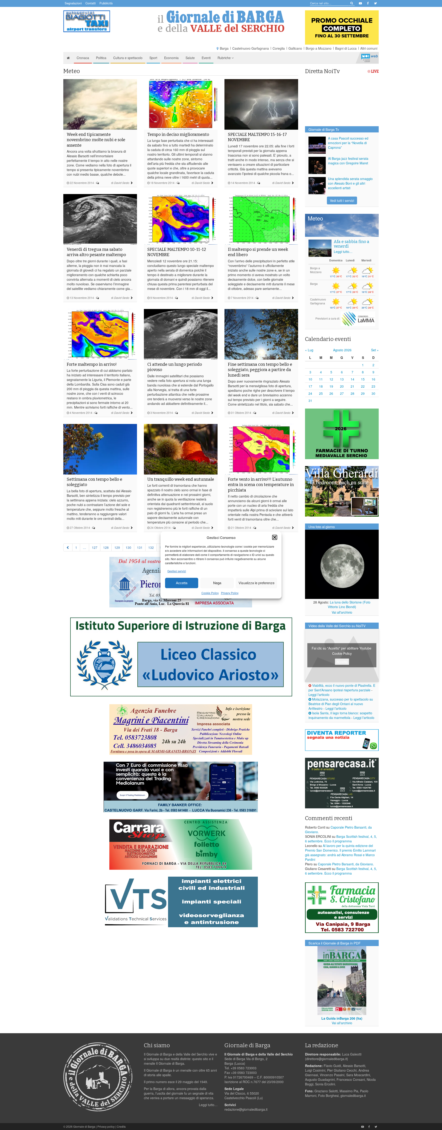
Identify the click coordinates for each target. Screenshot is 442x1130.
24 (310, 393)
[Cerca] (351, 3)
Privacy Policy (229, 593)
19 (331, 386)
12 (331, 379)
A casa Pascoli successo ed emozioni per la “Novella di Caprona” (348, 143)
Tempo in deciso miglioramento (178, 134)
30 (373, 393)
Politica (101, 57)
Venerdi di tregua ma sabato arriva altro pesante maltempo (96, 252)
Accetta (181, 583)
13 (342, 379)
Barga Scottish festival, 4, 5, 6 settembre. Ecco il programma (341, 838)
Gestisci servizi (176, 571)
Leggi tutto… (343, 251)
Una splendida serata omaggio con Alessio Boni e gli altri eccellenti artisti (350, 183)
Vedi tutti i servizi (342, 200)
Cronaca (83, 57)
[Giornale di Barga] (221, 21)
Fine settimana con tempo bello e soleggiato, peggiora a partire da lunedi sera (260, 370)
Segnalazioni (73, 3)
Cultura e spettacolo (127, 57)
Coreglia (279, 48)
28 (352, 393)
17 (310, 386)
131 (139, 547)
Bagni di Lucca (346, 48)
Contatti (90, 3)
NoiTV (369, 57)
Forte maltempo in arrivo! (92, 364)
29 (363, 393)
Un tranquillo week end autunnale (180, 479)
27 (342, 393)
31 (310, 400)
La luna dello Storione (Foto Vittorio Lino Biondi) (349, 604)
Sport (153, 57)
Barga (224, 48)
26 (331, 393)
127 (94, 547)
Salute (190, 57)
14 (352, 379)
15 (363, 379)
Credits (121, 1126)
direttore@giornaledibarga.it (326, 1058)
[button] (274, 537)
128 (106, 547)
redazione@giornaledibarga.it (246, 1109)
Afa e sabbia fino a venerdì (351, 244)
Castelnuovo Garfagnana (250, 48)
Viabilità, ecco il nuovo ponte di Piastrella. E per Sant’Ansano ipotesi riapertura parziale (341, 687)
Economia (171, 57)
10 (310, 379)
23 (373, 386)
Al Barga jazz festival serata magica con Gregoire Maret (348, 160)
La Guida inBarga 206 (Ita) (341, 1018)
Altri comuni (368, 48)
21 (352, 386)
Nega (217, 583)
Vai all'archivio (342, 612)
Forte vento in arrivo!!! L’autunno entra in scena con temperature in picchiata (261, 485)
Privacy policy (106, 1126)
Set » (375, 350)
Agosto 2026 (342, 350)
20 (342, 386)
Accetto (342, 661)
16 (373, 379)
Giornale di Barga (84, 1126)
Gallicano (295, 48)
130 (128, 547)
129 (117, 547)
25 (321, 393)
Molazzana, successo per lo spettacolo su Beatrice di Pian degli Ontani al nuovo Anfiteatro (340, 704)
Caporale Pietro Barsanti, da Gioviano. (346, 864)
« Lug (309, 350)
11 (321, 379)
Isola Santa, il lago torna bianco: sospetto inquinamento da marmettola (340, 715)
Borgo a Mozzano (319, 48)
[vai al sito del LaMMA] (358, 318)
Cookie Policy (210, 593)
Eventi (206, 57)
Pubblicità (106, 3)
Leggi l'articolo (318, 694)
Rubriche (225, 57)
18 (321, 386)
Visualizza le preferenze (256, 583)
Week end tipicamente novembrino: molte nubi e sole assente (96, 140)
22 (363, 386)
